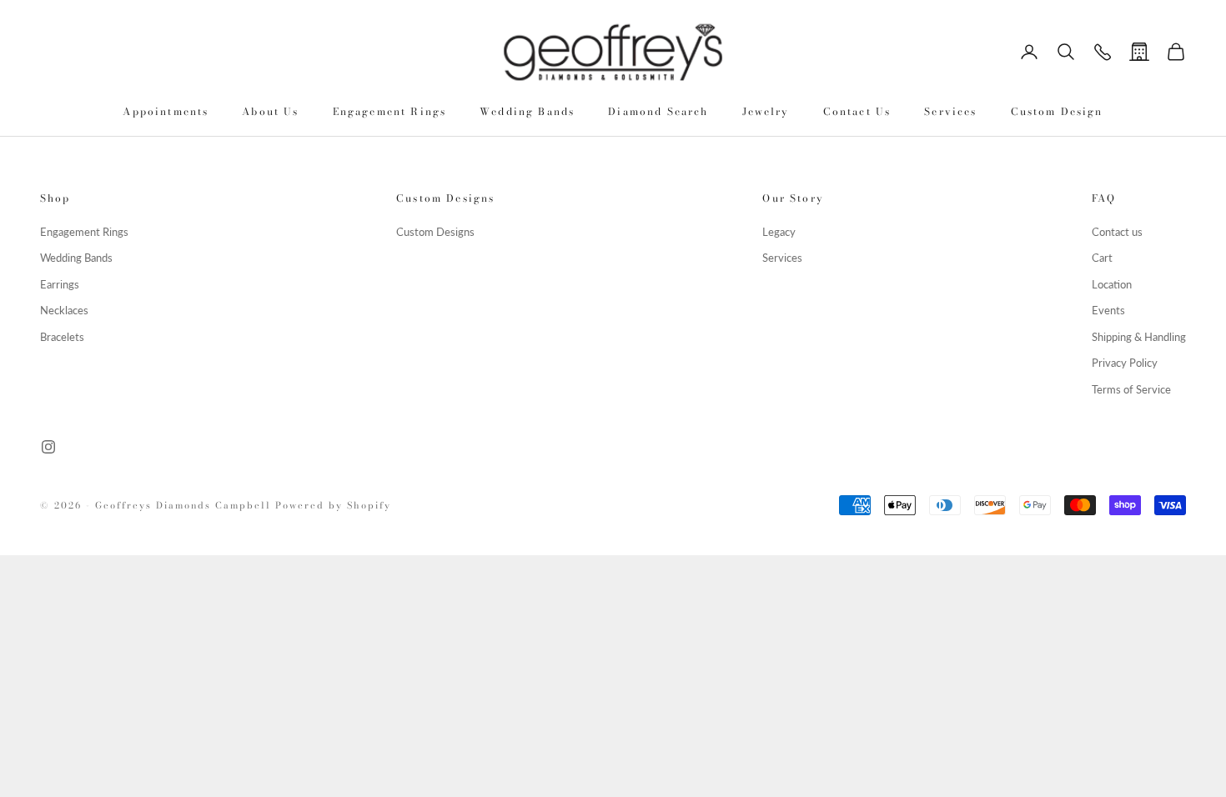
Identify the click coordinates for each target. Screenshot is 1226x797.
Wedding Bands (527, 111)
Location (1112, 284)
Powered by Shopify (333, 505)
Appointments (166, 111)
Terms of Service (1131, 389)
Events (1108, 310)
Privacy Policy (1125, 362)
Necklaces (64, 310)
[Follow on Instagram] (48, 447)
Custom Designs (435, 231)
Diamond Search (658, 111)
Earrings (59, 284)
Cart (1102, 257)
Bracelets (62, 336)
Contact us (1117, 231)
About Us (270, 111)
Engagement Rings (390, 111)
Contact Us (857, 111)
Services (950, 111)
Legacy (779, 231)
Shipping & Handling (1139, 336)
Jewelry (766, 111)
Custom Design (1057, 111)
